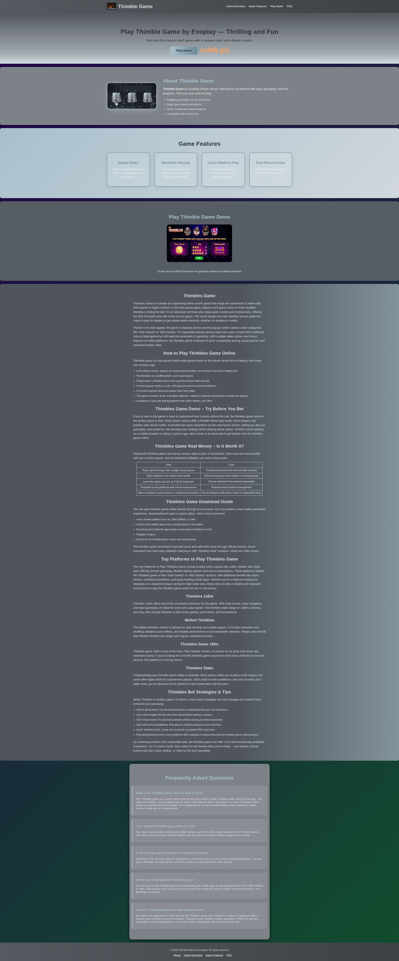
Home (177, 955)
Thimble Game (135, 6)
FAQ (289, 6)
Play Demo (276, 6)
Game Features (258, 6)
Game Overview (236, 6)
